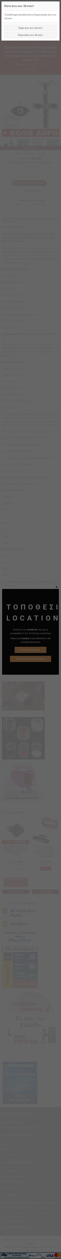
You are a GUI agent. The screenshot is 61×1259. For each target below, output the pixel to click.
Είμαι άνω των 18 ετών (30, 28)
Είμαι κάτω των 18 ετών (30, 35)
